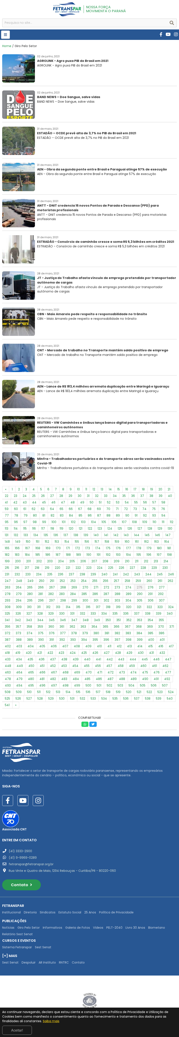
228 (143, 568)
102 (73, 522)
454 (75, 666)
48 (73, 502)
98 (35, 522)
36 (133, 496)
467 (54, 672)
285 (84, 594)
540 (170, 698)
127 (140, 528)
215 (7, 568)
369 (150, 626)
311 (39, 607)
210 (127, 561)
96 (16, 522)
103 (83, 522)
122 (90, 528)
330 (62, 613)
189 (78, 554)
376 (52, 633)
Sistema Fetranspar (17, 947)
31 (88, 496)
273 (117, 587)
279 (19, 594)
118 (52, 528)
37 (142, 496)
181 (169, 548)
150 (28, 541)
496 (42, 685)
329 (51, 613)
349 (97, 620)
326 (18, 613)
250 (41, 581)
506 (154, 685)
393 (73, 640)
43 (25, 502)
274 (128, 587)
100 (54, 522)
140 (96, 535)
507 (165, 685)
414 (140, 646)
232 (17, 574)
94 (163, 515)
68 (89, 509)
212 (146, 561)
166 (17, 548)
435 (30, 659)
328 (40, 613)
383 (128, 633)
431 (151, 653)
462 (165, 666)
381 (107, 633)
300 (85, 600)
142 (116, 535)
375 (40, 633)
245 (160, 574)
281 (40, 594)
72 (126, 509)
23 (15, 496)
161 (137, 541)
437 (53, 659)
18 (143, 489)
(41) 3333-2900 (20, 851)
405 (42, 646)
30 (79, 496)
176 (118, 548)
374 (30, 633)
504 (131, 685)
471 (99, 672)
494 (19, 685)
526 (18, 698)
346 (63, 620)
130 (170, 528)
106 (114, 522)
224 (100, 568)
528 (40, 698)
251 (52, 581)
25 (34, 496)
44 (34, 502)
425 (84, 653)
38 (151, 496)
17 (135, 489)
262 (170, 581)
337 (136, 613)
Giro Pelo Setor (28, 927)
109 (144, 522)
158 (107, 541)
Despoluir (29, 962)
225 (110, 568)
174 (97, 548)
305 (139, 600)
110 (154, 522)
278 (7, 594)
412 (119, 646)
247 (8, 581)
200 (18, 561)
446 (156, 659)
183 (17, 554)
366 (116, 626)
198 (169, 554)
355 (161, 620)
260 (149, 581)
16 (126, 489)
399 (140, 640)
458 (121, 666)
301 (96, 600)
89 (118, 515)
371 (171, 626)
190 (88, 554)
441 (98, 659)
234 (39, 574)
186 (47, 554)
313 (58, 607)
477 (168, 672)
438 (64, 659)
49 (82, 502)
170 (58, 548)
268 (63, 587)
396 (106, 640)
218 (37, 568)
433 (7, 659)
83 (62, 515)
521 (139, 692)
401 (162, 640)
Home (6, 46)
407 (65, 646)
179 (149, 548)
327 (29, 613)
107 (124, 522)
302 (106, 600)
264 (19, 587)
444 (133, 659)
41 (6, 502)
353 (139, 620)
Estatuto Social (70, 912)
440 (87, 659)
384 (139, 633)
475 (145, 672)
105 (104, 522)
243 (137, 574)
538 (147, 698)
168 (37, 548)
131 (6, 535)
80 (35, 515)
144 (136, 535)
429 (129, 653)
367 (128, 626)
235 (49, 574)
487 (110, 679)
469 (77, 672)
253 (73, 581)
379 (85, 633)
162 (146, 541)
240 (104, 574)
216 (17, 568)
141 (106, 535)
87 (99, 515)
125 (120, 528)
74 (144, 509)
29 (70, 496)
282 (51, 594)
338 (147, 613)
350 (108, 620)
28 (61, 496)
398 (128, 640)
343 (29, 620)
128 (150, 528)
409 (88, 646)
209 (116, 561)
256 (105, 581)
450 (31, 666)
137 (66, 535)
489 (134, 679)
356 (7, 626)
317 (98, 607)
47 (63, 502)
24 (25, 496)
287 (106, 594)
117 (43, 528)
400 (151, 640)
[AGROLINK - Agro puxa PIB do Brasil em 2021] (55, 81)
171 (68, 548)
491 (156, 679)
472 (111, 672)
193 (118, 554)
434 (19, 659)
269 (74, 587)
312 (48, 607)
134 (35, 535)
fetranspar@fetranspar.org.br (31, 864)
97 (25, 522)
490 (145, 679)
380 (96, 633)
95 (7, 522)
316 (88, 607)
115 (25, 528)
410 (99, 646)
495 (31, 685)
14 (110, 489)
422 (50, 653)
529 (51, 698)
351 (118, 620)
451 (42, 666)
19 (151, 489)
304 (128, 600)
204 (61, 561)
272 (106, 587)
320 (128, 607)
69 (99, 509)
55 (136, 502)
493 (8, 685)
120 (71, 528)
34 (115, 496)
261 (160, 581)
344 (40, 620)
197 (159, 554)
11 (86, 489)
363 (83, 626)
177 (128, 548)
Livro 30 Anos (135, 927)
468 (65, 672)
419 (17, 653)
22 (6, 496)
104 (93, 522)
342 (18, 620)
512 (48, 692)
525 (7, 698)
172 (77, 548)
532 (82, 698)
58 (163, 502)
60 (16, 509)
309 (19, 607)
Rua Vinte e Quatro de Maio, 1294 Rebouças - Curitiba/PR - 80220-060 (62, 871)
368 (139, 626)
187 (58, 554)
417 (171, 646)
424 (73, 653)
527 (29, 698)
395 (95, 640)
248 (19, 581)
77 (7, 515)
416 (160, 646)
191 (98, 554)
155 (77, 541)
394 (84, 640)
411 (109, 646)
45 (44, 502)
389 (30, 640)
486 (99, 679)
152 (47, 541)
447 (168, 659)
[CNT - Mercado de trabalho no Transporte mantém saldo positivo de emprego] (85, 371)
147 (167, 535)
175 (108, 548)
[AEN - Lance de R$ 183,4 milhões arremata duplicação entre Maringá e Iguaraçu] (85, 407)
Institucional (11, 912)
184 (27, 554)
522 (149, 692)
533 (93, 698)
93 (154, 515)
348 (86, 620)
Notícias (8, 927)
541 (7, 705)
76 (163, 509)
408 (77, 646)
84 (71, 515)
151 (37, 541)
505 (142, 685)
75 (154, 509)
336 (126, 613)
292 (161, 594)
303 (117, 600)
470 (89, 672)
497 (54, 685)
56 (145, 502)
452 (53, 666)
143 (126, 535)
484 (76, 679)
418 (7, 653)
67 (80, 509)
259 (138, 581)
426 (95, 653)
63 (43, 509)
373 (18, 633)
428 (118, 653)
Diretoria (30, 912)
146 (157, 535)
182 (7, 554)
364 (94, 626)
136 (55, 535)
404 (31, 646)
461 (154, 666)
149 (17, 541)
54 (127, 502)
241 (115, 574)
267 (52, 587)
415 (150, 646)
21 (169, 489)
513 (58, 692)
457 (109, 666)
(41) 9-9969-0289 (23, 857)
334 (104, 613)
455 (87, 666)
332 (82, 613)
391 (51, 640)
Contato (20, 884)
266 (41, 587)
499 (77, 685)
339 (158, 613)
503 (120, 685)
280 (30, 594)
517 (98, 692)
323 (160, 607)
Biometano (156, 927)
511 (39, 692)
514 (68, 692)
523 (160, 692)
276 (150, 587)
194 (128, 554)
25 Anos (90, 912)
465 (31, 672)
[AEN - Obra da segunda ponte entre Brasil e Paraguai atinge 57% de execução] (84, 190)
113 (6, 528)
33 (105, 496)
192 (108, 554)
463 (8, 672)
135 (46, 535)
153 (57, 541)
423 (61, 653)
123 (100, 528)
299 (74, 600)
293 (7, 600)
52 (108, 502)
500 (88, 685)
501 (99, 685)
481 (42, 679)
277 (162, 587)
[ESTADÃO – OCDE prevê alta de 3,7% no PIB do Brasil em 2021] (69, 154)
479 (19, 679)
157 (97, 541)
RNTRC (64, 962)
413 (129, 646)
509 (19, 692)
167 (27, 548)
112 (171, 522)
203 (50, 561)
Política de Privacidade (116, 912)
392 (62, 640)
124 (109, 528)
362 (72, 626)
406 (54, 646)
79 (26, 515)
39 (160, 496)
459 (132, 666)
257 (116, 581)
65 (61, 509)
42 (15, 502)
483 (64, 679)
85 (80, 515)
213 (156, 561)
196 (148, 554)
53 (117, 502)
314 (68, 607)
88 (108, 515)
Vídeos (98, 927)
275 (139, 587)
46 (53, 502)
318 (108, 607)
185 (37, 554)
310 (29, 607)
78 (16, 515)
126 (129, 528)
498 (65, 685)
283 (62, 594)
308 (7, 607)
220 (57, 568)
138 (76, 535)
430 (141, 653)
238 (82, 574)
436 (42, 659)
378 (74, 633)
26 (43, 496)
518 (108, 692)
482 (53, 679)
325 (7, 613)
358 (29, 626)
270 (85, 587)
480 (31, 679)
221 (68, 568)
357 (18, 626)
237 (71, 574)
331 (72, 613)
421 (39, 653)
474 (133, 672)
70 (108, 509)
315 (78, 607)
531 (72, 698)
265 (30, 587)
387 (7, 640)
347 (74, 620)
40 (170, 496)
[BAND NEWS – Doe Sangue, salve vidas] (51, 118)
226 (121, 568)
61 (24, 509)
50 (91, 502)
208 (105, 561)
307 (162, 600)
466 (42, 672)
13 (102, 489)
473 (122, 672)
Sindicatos (47, 912)
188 (68, 554)
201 (28, 561)
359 (40, 626)
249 (30, 581)
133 (26, 535)
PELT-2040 (114, 927)
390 (41, 640)
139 (86, 535)
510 (29, 692)
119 (61, 528)
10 (78, 489)
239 (93, 574)
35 (124, 496)
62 (33, 509)
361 (62, 626)
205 (72, 561)
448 (8, 666)
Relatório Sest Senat (17, 934)
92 (145, 515)
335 (115, 613)
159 (117, 541)
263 (7, 587)
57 (154, 502)
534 (104, 698)
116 (34, 528)
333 (93, 613)
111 (163, 522)
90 (127, 515)
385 (150, 633)
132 (16, 535)
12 (94, 489)
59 (7, 509)
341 (7, 620)
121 (80, 528)
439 (76, 659)
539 (158, 698)
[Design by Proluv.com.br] (89, 1000)
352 (128, 620)
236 (60, 574)
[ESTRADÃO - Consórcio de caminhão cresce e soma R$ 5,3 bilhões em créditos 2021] (88, 262)
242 (126, 574)
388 (19, 640)
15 (118, 489)
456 (98, 666)
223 (88, 568)
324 (171, 607)
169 (48, 548)
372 (7, 633)
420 (29, 653)
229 (154, 568)
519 (118, 692)
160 (127, 541)
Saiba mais (51, 1021)
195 (138, 554)
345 (52, 620)
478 (8, 679)
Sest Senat (43, 947)
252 (62, 581)
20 (160, 489)
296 (41, 600)
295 (30, 600)
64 (52, 509)
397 (117, 640)
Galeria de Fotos (77, 927)
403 (19, 646)
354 (150, 620)
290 (140, 594)
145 (147, 535)
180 (159, 548)
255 (94, 581)
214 (166, 561)
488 (122, 679)
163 (156, 541)
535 (115, 698)
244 (148, 574)
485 (87, 679)
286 (95, 594)
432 (162, 653)
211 (136, 561)
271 (96, 587)
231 (7, 574)
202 (39, 561)
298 (63, 600)
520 (128, 692)
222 (78, 568)
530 (62, 698)
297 (52, 600)
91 (136, 515)
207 (94, 561)
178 (138, 548)
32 (96, 496)
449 (20, 666)
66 (71, 509)
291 (150, 594)
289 (128, 594)
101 (63, 522)
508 (7, 692)
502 (109, 685)
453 (64, 666)
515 (78, 692)
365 (105, 626)
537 (136, 698)
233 (28, 574)
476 (156, 672)
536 (126, 698)
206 (83, 561)
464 (19, 672)
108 (134, 522)
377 (63, 633)
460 (143, 666)
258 (127, 581)
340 (170, 613)
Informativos (52, 927)
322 (149, 607)
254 (84, 581)
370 (161, 626)
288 (117, 594)
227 (132, 568)
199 (7, 561)
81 (43, 515)
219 (47, 568)
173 (87, 548)
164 (166, 541)
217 (27, 568)
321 (139, 607)
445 (145, 659)
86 (90, 515)
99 (44, 522)
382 (117, 633)
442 (110, 659)
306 (150, 600)
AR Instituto (47, 962)
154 (66, 541)
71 (117, 509)
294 (19, 600)
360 (51, 626)
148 (7, 541)
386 (161, 633)
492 (167, 679)
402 (8, 646)
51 (100, 502)
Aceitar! (17, 1030)
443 (121, 659)
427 (107, 653)
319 (118, 607)
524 (171, 692)
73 (135, 509)
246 (171, 574)
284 (73, 594)
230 (165, 568)
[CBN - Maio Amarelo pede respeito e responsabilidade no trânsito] (74, 335)
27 (52, 496)
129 (160, 528)
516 (88, 692)
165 (7, 548)
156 (86, 541)
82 (52, 515)
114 (16, 528)
